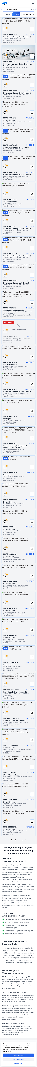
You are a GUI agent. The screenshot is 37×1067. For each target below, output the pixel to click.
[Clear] (31, 9)
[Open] (34, 10)
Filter (17, 14)
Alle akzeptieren (18, 1055)
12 (25, 840)
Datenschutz (18, 1063)
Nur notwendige (18, 1059)
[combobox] (18, 9)
